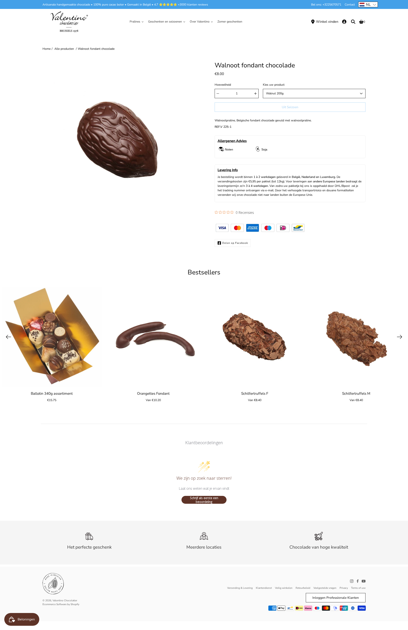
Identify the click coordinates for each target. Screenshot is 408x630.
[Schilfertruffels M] (356, 337)
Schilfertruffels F (254, 393)
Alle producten (64, 49)
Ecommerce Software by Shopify (60, 604)
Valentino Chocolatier (64, 600)
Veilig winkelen (283, 588)
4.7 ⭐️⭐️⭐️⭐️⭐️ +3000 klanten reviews (181, 5)
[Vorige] (8, 337)
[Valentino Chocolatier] (69, 21)
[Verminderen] (218, 93)
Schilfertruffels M (356, 393)
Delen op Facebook (235, 243)
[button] (368, 4)
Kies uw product (274, 85)
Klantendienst (264, 588)
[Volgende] (399, 337)
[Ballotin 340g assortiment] (52, 337)
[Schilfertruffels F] (255, 337)
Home (46, 49)
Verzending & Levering (240, 588)
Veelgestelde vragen (324, 588)
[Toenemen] (255, 93)
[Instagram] (352, 581)
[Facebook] (358, 581)
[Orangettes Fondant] (153, 337)
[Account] (344, 21)
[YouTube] (364, 581)
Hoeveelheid (223, 85)
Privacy (344, 588)
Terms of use (358, 588)
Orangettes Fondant (153, 393)
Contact (350, 5)
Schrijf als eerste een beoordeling (204, 500)
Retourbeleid (303, 588)
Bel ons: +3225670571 (326, 5)
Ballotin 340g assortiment (52, 393)
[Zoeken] (353, 21)
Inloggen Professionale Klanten (335, 597)
